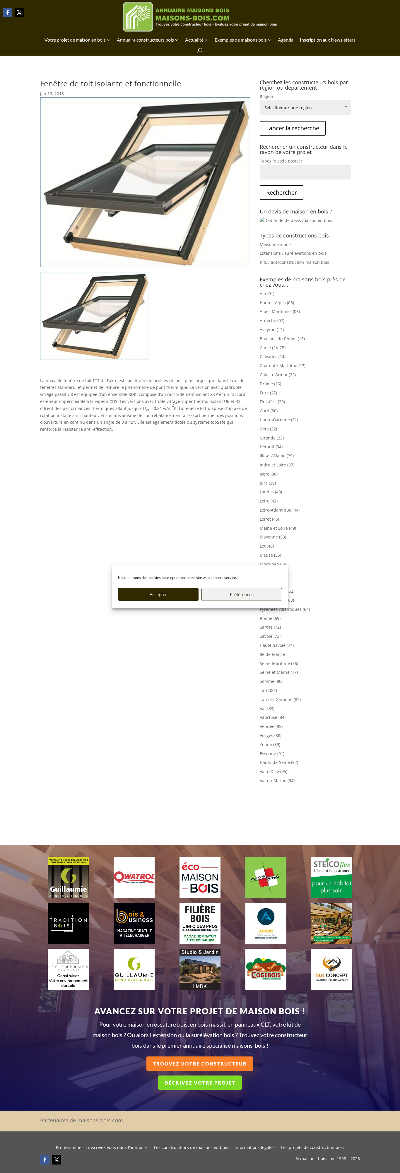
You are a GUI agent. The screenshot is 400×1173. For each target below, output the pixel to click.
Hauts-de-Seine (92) (279, 762)
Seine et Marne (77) (279, 672)
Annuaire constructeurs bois (145, 39)
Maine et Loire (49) (278, 528)
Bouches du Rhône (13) (282, 338)
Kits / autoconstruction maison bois (294, 262)
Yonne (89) (270, 744)
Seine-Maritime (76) (279, 663)
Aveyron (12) (272, 329)
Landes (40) (271, 492)
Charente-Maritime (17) (282, 365)
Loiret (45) (269, 519)
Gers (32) (268, 429)
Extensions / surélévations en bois (293, 253)
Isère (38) (269, 474)
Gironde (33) (272, 438)
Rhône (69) (270, 618)
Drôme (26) (270, 384)
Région (266, 96)
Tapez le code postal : (281, 161)
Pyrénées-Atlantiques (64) (285, 609)
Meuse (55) (270, 555)
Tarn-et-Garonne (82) (280, 699)
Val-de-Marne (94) (277, 780)
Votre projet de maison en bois (75, 39)
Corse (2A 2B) (273, 347)
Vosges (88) (270, 735)
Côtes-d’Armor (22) (278, 374)
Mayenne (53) (273, 537)
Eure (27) (268, 393)
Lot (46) (267, 546)
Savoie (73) (270, 636)
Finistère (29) (272, 401)
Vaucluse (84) (273, 717)
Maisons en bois (276, 244)
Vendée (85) (271, 726)
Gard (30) (269, 410)
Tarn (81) (268, 690)
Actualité (194, 39)
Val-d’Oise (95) (273, 771)
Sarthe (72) (270, 627)
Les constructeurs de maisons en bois (191, 1147)
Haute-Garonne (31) (279, 420)
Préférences (242, 594)
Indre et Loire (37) (277, 465)
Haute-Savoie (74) (277, 645)
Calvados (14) (273, 356)
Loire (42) (269, 501)
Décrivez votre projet (200, 1082)
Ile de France (272, 654)
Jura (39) (268, 483)
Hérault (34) (271, 446)
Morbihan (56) (273, 564)
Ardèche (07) (272, 320)
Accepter (158, 594)
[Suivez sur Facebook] (7, 12)
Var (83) (267, 708)
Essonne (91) (272, 753)
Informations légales (255, 1147)
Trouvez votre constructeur (200, 1063)
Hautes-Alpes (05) (277, 302)
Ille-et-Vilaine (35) (277, 456)
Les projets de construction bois (312, 1147)
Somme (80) (271, 681)
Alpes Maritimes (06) (280, 311)
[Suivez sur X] (19, 12)
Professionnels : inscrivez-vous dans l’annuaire (102, 1147)
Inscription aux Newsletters (327, 39)
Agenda (285, 39)
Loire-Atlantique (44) (280, 510)
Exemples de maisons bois (241, 39)
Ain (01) (267, 293)
